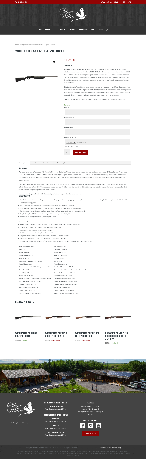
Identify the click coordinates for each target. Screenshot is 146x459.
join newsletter (90, 433)
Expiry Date (69, 118)
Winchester (30, 45)
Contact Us (117, 2)
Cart (101, 30)
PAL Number (69, 108)
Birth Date (68, 128)
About (47, 30)
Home (41, 30)
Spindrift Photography (24, 423)
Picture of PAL (70, 138)
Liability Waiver (106, 2)
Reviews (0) (61, 163)
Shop (92, 30)
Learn (72, 30)
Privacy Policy (116, 448)
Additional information (42, 163)
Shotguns (23, 45)
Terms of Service (105, 448)
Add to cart (80, 152)
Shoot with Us (60, 30)
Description (23, 163)
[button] (54, 62)
